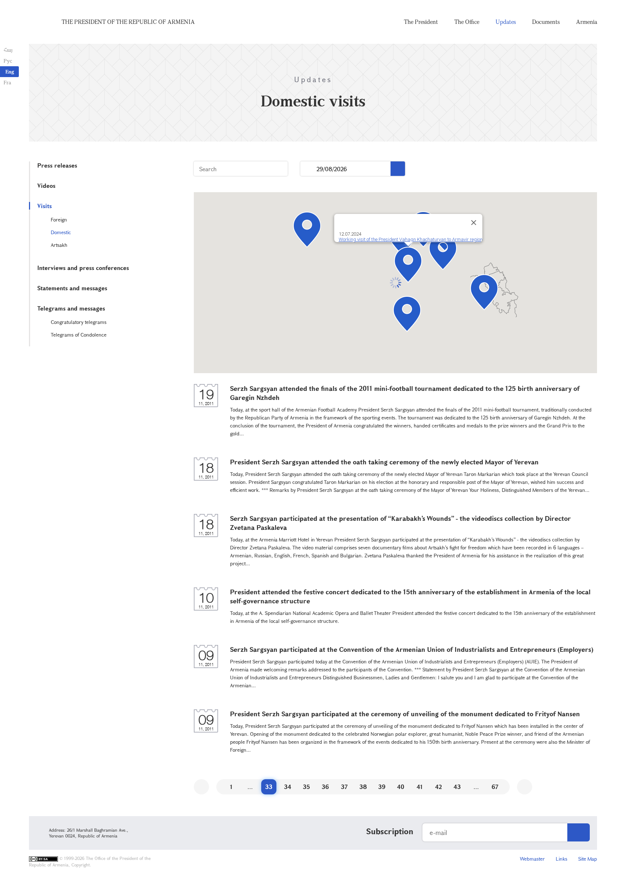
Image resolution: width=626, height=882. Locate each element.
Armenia (586, 22)
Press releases (57, 165)
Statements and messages (72, 288)
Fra (7, 82)
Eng (9, 71)
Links (561, 858)
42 (438, 786)
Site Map (587, 858)
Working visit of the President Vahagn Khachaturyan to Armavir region (410, 239)
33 (268, 786)
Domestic (61, 232)
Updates (506, 22)
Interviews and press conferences (83, 267)
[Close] (473, 222)
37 (344, 786)
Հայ (8, 49)
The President (421, 22)
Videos (46, 185)
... (308, 169)
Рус (8, 60)
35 (306, 786)
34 (287, 786)
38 (363, 786)
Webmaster (532, 858)
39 (381, 786)
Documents (546, 22)
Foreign (59, 219)
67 (495, 786)
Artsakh (59, 244)
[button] (443, 252)
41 (420, 786)
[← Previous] (201, 786)
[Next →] (524, 786)
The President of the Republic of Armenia (128, 22)
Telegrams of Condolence (79, 334)
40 (400, 786)
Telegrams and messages (71, 308)
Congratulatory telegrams (79, 321)
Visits (44, 206)
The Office (466, 22)
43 (457, 786)
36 (325, 786)
